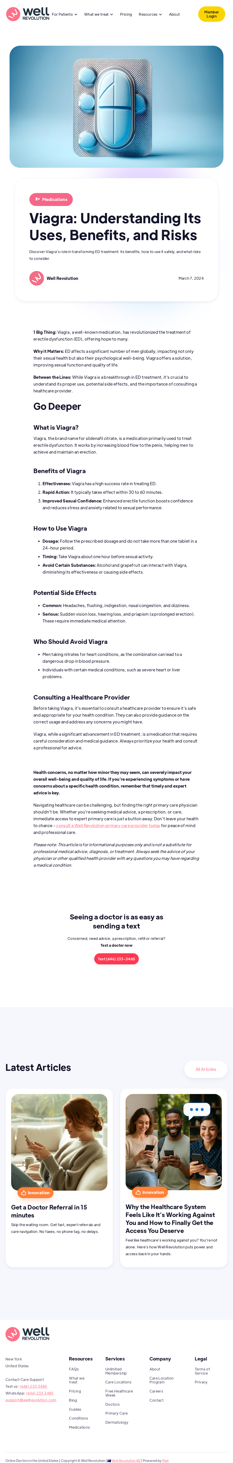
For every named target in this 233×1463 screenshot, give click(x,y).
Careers (156, 1391)
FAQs (74, 1369)
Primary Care (116, 1413)
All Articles (206, 1069)
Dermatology (116, 1422)
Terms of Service (202, 1371)
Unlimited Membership (116, 1371)
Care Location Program (161, 1380)
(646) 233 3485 (33, 1386)
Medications (79, 1427)
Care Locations (118, 1382)
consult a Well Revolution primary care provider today (108, 825)
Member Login (211, 14)
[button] (64, 14)
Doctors (112, 1404)
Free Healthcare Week (119, 1393)
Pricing (126, 14)
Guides (75, 1409)
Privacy (201, 1382)
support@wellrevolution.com (30, 1400)
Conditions (78, 1418)
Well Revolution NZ (126, 1460)
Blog (73, 1400)
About (174, 14)
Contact (156, 1400)
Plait (165, 1460)
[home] (27, 14)
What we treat (76, 1380)
